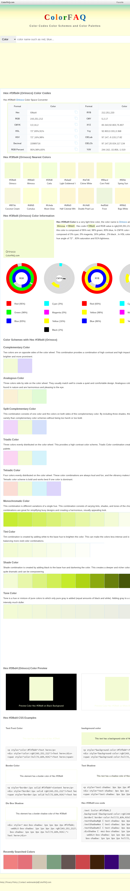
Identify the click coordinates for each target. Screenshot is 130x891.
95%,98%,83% (37, 149)
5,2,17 (105, 119)
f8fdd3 (71, 226)
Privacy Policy (12, 882)
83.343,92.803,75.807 (113, 125)
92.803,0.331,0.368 (111, 131)
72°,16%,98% (37, 137)
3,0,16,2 (34, 125)
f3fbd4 (33, 112)
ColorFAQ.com (7, 2)
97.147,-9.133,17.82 (112, 137)
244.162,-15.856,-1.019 (113, 149)
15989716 (35, 143)
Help (2, 882)
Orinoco (20, 100)
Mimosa (61, 226)
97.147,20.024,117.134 (113, 143)
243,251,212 (36, 119)
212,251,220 (108, 112)
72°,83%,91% (37, 131)
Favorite (120, 2)
